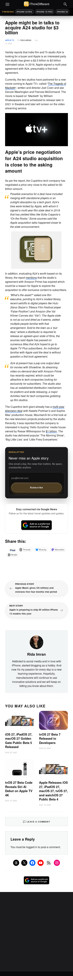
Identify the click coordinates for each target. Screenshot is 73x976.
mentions (31, 278)
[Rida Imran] (36, 642)
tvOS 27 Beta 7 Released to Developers (49, 738)
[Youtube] (41, 863)
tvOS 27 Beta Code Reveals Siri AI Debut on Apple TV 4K (18, 788)
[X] (24, 863)
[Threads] (16, 863)
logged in (31, 847)
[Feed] (49, 863)
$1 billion (51, 431)
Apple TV (9, 40)
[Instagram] (57, 863)
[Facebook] (32, 863)
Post (12, 549)
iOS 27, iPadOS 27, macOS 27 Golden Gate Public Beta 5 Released (18, 740)
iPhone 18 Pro (44, 11)
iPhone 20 (62, 11)
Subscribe (36, 487)
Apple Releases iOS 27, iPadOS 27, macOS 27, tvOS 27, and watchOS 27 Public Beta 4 (53, 790)
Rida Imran (25, 40)
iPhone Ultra (24, 11)
